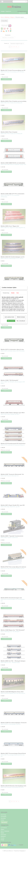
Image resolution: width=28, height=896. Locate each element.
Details (12, 292)
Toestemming (6, 292)
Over (18, 292)
